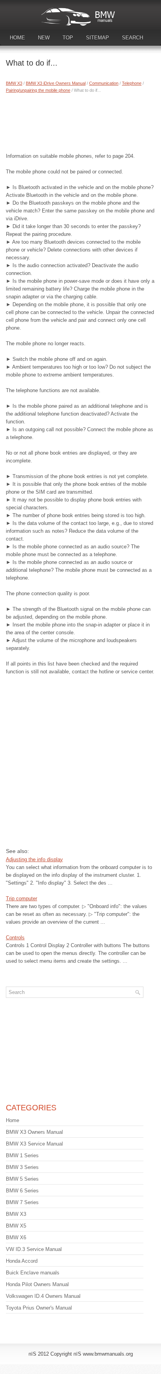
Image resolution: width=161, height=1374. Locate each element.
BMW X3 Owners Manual (34, 1132)
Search (132, 38)
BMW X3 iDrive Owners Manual (56, 83)
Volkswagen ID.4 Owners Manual (43, 1296)
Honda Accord (22, 1261)
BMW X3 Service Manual (34, 1144)
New (44, 38)
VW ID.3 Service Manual (34, 1249)
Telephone (131, 83)
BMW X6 (16, 1237)
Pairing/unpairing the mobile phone (38, 90)
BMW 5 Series (22, 1179)
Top (68, 38)
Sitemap (97, 38)
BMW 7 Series (22, 1202)
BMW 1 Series (22, 1155)
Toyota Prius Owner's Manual (39, 1308)
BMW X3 (14, 83)
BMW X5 (16, 1226)
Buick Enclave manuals (32, 1273)
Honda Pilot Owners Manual (37, 1284)
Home (17, 38)
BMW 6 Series (22, 1191)
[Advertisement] (80, 121)
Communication (103, 83)
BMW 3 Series (22, 1167)
